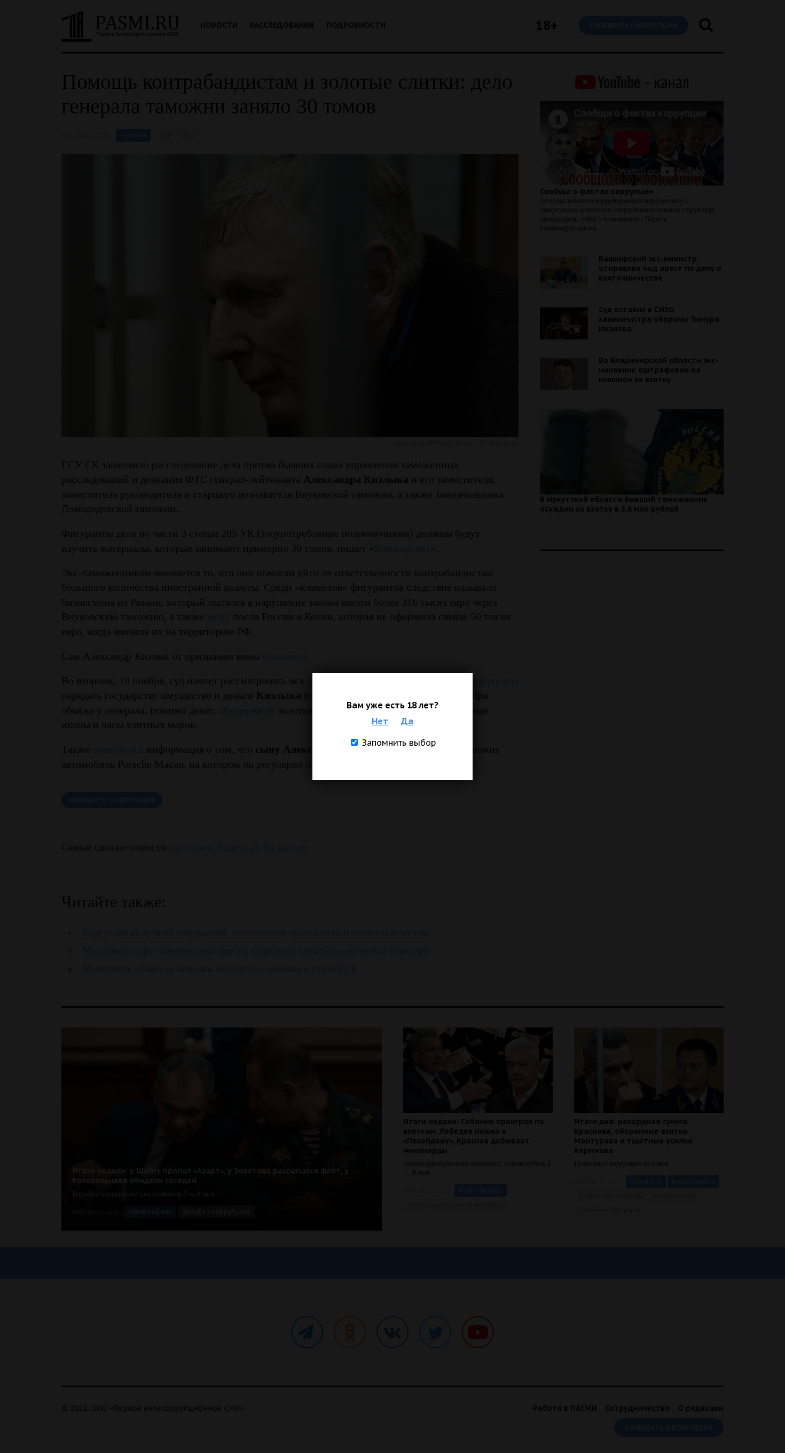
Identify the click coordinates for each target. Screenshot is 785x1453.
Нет (380, 721)
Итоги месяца (481, 1190)
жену (218, 616)
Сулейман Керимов (609, 1210)
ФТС (188, 135)
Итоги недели (150, 1212)
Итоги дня (646, 1181)
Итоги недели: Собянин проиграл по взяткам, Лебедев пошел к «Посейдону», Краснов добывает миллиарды (473, 1136)
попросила (494, 680)
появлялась (118, 749)
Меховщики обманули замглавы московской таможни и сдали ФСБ (219, 969)
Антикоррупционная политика (455, 1205)
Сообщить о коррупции (634, 25)
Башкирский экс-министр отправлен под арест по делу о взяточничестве (660, 268)
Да (407, 721)
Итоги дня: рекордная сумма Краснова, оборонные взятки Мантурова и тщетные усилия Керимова (633, 1136)
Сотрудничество (637, 1408)
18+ (547, 25)
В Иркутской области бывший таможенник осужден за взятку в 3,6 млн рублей (624, 504)
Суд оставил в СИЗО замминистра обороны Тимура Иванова (659, 319)
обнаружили (246, 710)
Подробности (356, 25)
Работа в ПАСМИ (565, 1408)
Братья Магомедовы (610, 1196)
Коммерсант (402, 548)
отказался (284, 656)
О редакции (701, 1408)
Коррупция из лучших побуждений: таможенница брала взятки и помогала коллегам (255, 932)
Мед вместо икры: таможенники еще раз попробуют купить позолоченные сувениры (256, 950)
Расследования (282, 25)
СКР (165, 135)
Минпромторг (675, 1196)
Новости (219, 25)
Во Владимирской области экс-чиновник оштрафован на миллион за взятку (658, 369)
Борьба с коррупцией (216, 1212)
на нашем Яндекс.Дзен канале (238, 847)
